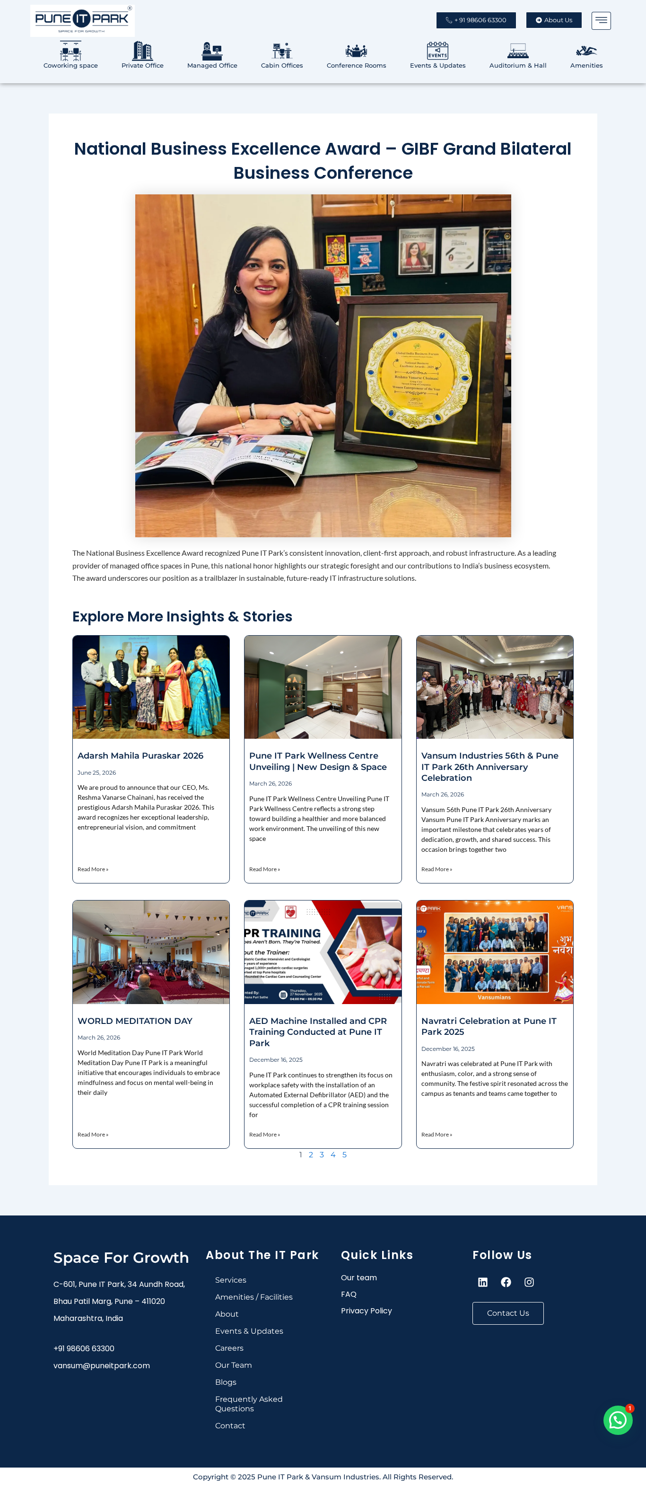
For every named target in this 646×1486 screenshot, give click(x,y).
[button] (601, 21)
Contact (230, 1425)
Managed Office (212, 65)
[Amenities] (586, 50)
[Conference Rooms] (356, 50)
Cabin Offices (282, 65)
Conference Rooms (356, 65)
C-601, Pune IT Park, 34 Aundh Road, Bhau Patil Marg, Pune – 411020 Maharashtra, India (119, 1301)
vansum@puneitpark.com (101, 1365)
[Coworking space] (70, 50)
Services (230, 1280)
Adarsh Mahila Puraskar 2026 (140, 756)
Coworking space (71, 65)
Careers (229, 1348)
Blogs (225, 1382)
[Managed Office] (212, 50)
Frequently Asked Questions (249, 1404)
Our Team (233, 1365)
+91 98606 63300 (83, 1348)
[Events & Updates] (437, 50)
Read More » (93, 869)
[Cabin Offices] (282, 50)
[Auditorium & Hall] (518, 50)
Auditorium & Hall (518, 65)
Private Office (143, 65)
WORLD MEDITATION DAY (135, 1021)
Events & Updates (438, 65)
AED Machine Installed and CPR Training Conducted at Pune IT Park (318, 1032)
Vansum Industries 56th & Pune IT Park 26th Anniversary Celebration (490, 767)
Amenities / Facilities (254, 1297)
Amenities (586, 65)
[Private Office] (142, 50)
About (227, 1314)
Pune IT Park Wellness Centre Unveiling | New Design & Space (318, 761)
